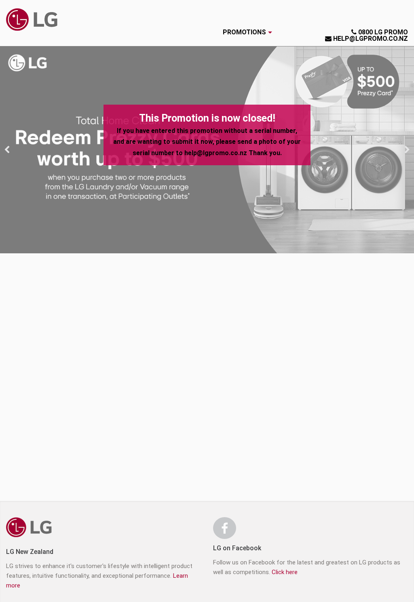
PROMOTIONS (244, 32)
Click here (285, 572)
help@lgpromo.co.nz (370, 39)
